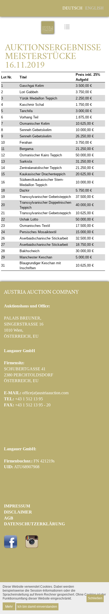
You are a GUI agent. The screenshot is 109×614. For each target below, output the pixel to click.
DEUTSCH (72, 8)
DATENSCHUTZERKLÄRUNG (34, 524)
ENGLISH (94, 8)
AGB (8, 518)
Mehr (9, 606)
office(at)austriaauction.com (45, 393)
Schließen (95, 598)
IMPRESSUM (17, 506)
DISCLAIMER (18, 512)
